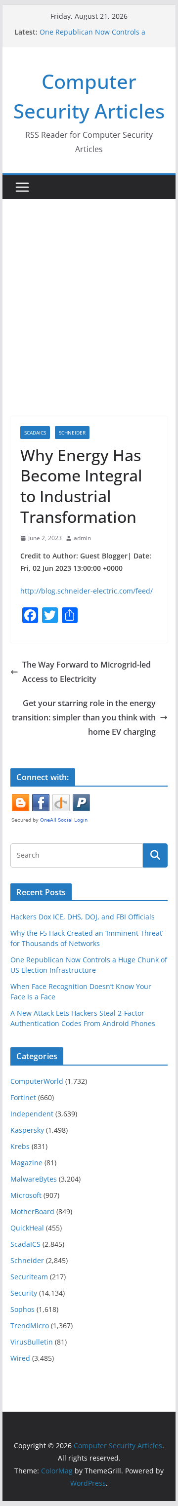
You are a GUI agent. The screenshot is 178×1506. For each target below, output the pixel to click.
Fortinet (23, 1097)
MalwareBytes (33, 1179)
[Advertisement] (89, 293)
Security (23, 1293)
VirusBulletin (31, 1342)
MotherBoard (32, 1211)
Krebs (20, 1146)
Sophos (22, 1309)
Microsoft (26, 1195)
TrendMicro (29, 1325)
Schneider (72, 432)
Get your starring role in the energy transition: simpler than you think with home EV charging (84, 717)
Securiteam (29, 1276)
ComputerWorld (36, 1081)
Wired (20, 1358)
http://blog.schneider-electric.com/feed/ (86, 590)
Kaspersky (27, 1130)
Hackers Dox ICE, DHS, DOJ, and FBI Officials (82, 916)
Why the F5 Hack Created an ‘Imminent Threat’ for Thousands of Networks (98, 32)
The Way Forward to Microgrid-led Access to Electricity (86, 671)
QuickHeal (27, 1227)
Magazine (26, 1162)
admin (82, 538)
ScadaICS (35, 432)
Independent (31, 1113)
